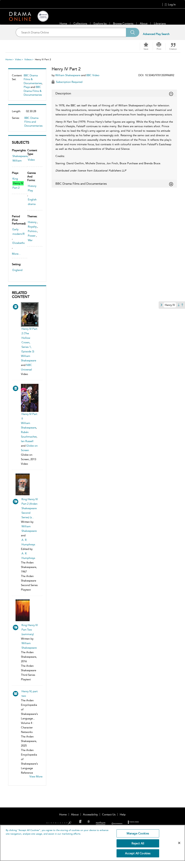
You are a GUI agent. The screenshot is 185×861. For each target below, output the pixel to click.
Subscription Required (68, 82)
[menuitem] (27, 87)
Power (31, 235)
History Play (32, 188)
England (17, 270)
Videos (28, 59)
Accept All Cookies (137, 853)
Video (18, 59)
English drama (32, 202)
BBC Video (92, 75)
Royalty (32, 226)
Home (63, 23)
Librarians (160, 23)
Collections (80, 23)
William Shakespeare (29, 529)
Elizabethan (19, 243)
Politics (32, 231)
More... (16, 253)
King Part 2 (17, 183)
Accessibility (90, 814)
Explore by (100, 23)
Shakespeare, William (20, 158)
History (32, 222)
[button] (158, 46)
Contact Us (108, 814)
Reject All (138, 843)
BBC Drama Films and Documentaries (33, 121)
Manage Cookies (138, 833)
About (143, 23)
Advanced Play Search (156, 34)
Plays (27, 87)
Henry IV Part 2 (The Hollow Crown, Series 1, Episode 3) (29, 340)
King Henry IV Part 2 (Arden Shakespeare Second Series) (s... (29, 508)
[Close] (179, 843)
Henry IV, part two (29, 693)
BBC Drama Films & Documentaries (33, 90)
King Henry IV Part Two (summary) (29, 630)
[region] (92, 843)
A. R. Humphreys (28, 542)
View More (35, 776)
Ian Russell (27, 441)
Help (123, 814)
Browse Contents (123, 23)
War (30, 240)
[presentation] (29, 314)
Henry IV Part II (29, 416)
